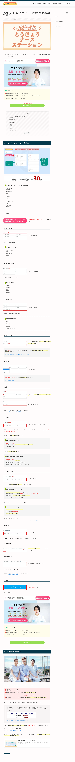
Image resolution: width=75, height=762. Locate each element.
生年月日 (11, 125)
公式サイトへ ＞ (27, 105)
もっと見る (27, 132)
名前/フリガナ (12, 124)
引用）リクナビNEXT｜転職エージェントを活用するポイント (17, 720)
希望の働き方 (12, 119)
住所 (11, 127)
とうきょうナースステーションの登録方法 (17, 116)
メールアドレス (13, 130)
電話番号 (11, 128)
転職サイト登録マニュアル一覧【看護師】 (27, 740)
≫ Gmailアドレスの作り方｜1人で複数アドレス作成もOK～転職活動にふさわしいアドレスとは (24, 520)
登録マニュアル (6, 753)
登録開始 (11, 117)
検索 (67, 12)
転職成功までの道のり (60, 23)
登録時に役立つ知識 (59, 21)
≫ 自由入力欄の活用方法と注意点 (11, 574)
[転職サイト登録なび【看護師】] (10, 3)
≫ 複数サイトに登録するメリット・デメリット (14, 730)
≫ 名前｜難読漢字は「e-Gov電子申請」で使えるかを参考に (18, 354)
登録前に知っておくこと (60, 26)
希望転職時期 (12, 122)
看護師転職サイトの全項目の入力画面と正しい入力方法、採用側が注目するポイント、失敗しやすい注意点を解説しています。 (33, 743)
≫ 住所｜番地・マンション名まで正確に (13, 411)
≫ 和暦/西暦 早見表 (9, 380)
